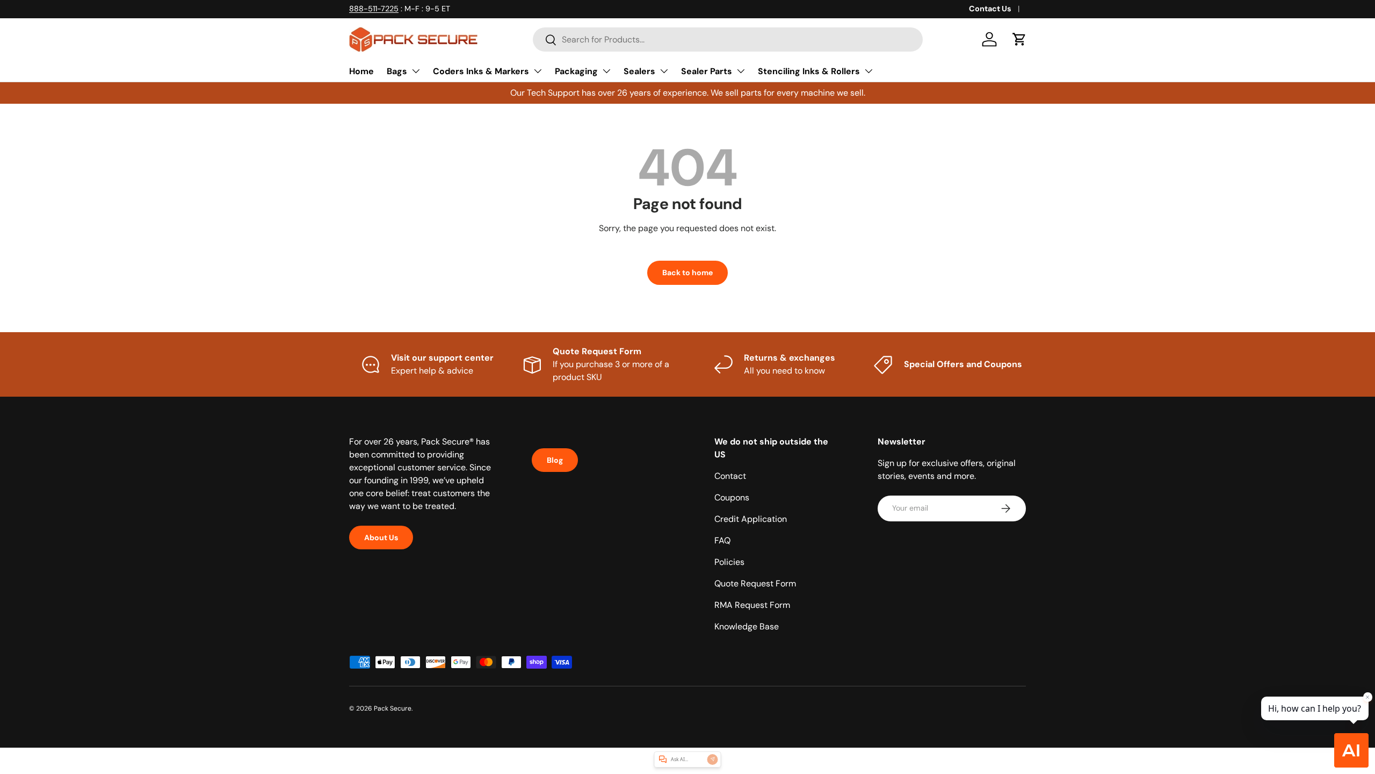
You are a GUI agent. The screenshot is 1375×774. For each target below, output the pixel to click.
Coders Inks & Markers (481, 71)
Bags (397, 71)
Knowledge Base (746, 626)
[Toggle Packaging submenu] (606, 70)
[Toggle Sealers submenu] (663, 70)
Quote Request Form (755, 583)
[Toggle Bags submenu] (415, 70)
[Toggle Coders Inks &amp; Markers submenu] (537, 70)
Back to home (687, 272)
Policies (729, 562)
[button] (1019, 39)
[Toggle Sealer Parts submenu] (740, 70)
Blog (555, 460)
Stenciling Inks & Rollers (809, 71)
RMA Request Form (752, 605)
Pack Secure (392, 708)
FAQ (722, 540)
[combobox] (728, 39)
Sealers (639, 71)
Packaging (576, 71)
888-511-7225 (374, 8)
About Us (381, 537)
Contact (730, 476)
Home (361, 71)
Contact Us (990, 8)
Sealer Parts (706, 71)
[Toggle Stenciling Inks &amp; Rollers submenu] (868, 70)
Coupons (731, 497)
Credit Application (750, 519)
